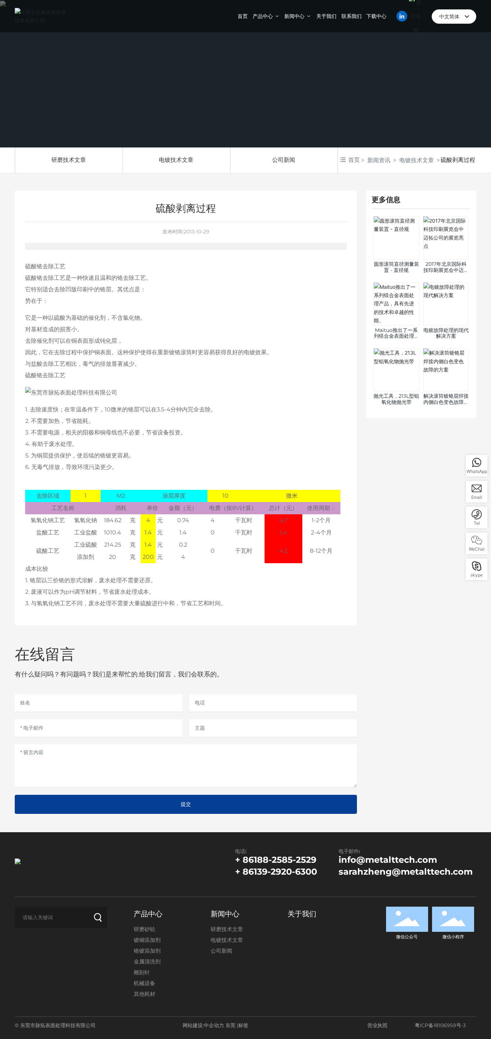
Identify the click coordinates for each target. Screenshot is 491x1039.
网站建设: (193, 1025)
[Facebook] (18, 940)
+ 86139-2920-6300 (276, 871)
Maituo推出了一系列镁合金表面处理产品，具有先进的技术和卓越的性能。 (396, 339)
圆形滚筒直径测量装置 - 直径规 (396, 267)
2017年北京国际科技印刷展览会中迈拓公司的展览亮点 (446, 270)
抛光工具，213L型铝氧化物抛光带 (396, 399)
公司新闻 (283, 159)
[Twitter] (39, 940)
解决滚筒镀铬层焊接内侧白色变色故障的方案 (446, 402)
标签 (243, 1025)
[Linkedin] (29, 940)
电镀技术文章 (176, 159)
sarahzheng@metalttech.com (406, 871)
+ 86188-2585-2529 (275, 860)
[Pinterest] (61, 940)
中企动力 (214, 1025)
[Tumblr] (50, 940)
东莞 (230, 1025)
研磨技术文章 (68, 159)
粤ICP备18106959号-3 (440, 1025)
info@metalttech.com (388, 860)
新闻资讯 (378, 160)
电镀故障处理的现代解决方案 (446, 333)
